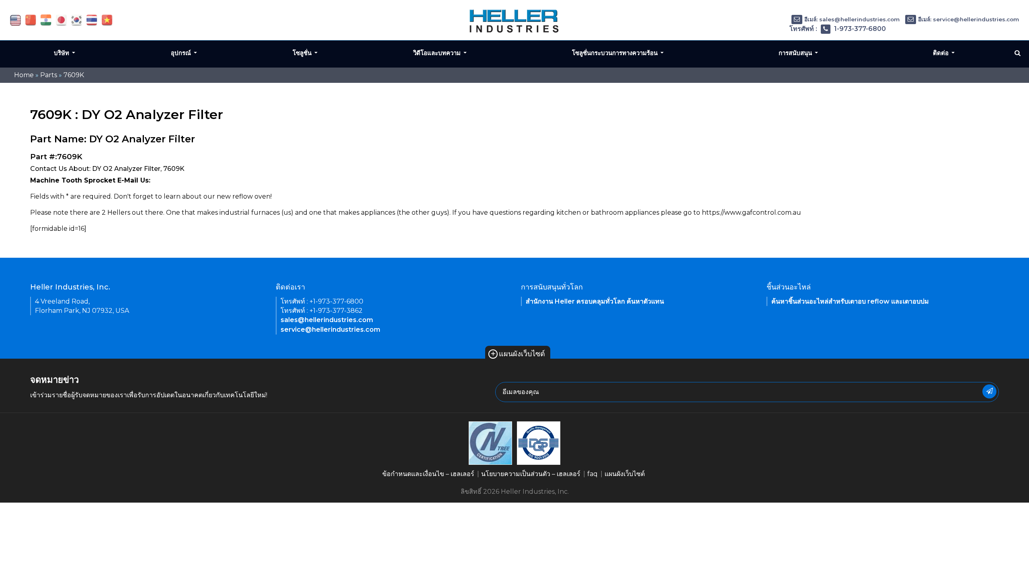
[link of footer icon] (490, 442)
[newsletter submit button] (989, 391)
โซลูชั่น (303, 53)
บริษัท (62, 53)
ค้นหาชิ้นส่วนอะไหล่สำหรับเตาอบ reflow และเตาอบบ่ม (850, 301)
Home (24, 75)
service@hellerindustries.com (330, 329)
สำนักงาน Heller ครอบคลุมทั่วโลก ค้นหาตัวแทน (595, 301)
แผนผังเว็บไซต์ (517, 353)
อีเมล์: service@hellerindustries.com (968, 19)
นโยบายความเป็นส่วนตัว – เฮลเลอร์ (530, 474)
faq (592, 474)
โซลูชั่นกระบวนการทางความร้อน (615, 53)
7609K (74, 75)
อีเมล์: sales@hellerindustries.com (852, 19)
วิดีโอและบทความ (437, 53)
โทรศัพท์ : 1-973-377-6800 (837, 29)
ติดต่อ (941, 53)
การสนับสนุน (796, 53)
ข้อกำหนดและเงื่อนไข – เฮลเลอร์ (428, 474)
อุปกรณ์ (182, 53)
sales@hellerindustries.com (327, 320)
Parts (48, 75)
